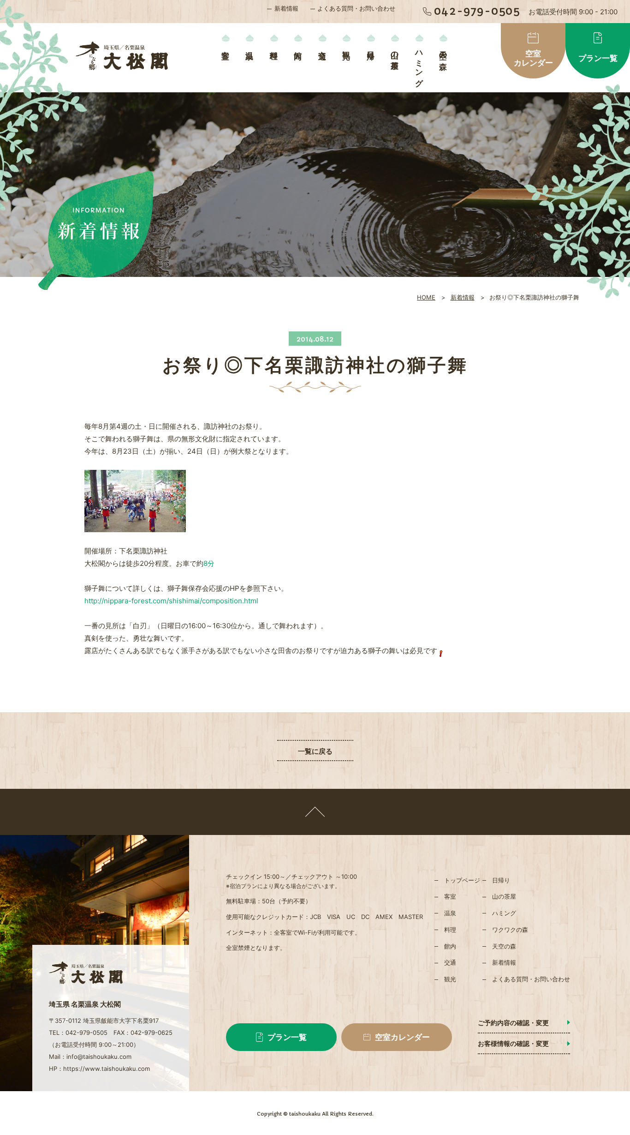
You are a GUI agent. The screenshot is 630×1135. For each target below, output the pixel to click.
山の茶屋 (395, 51)
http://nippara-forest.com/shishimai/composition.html (171, 600)
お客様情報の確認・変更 (513, 1043)
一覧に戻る (315, 751)
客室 (225, 46)
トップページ (462, 880)
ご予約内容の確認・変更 (513, 1023)
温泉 (249, 46)
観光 (346, 46)
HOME (426, 297)
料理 (273, 46)
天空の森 (443, 51)
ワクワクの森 (510, 929)
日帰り (370, 50)
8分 (208, 563)
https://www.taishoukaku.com (106, 1068)
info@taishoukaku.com (98, 1056)
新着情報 (286, 9)
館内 (298, 46)
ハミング (419, 64)
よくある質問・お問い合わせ (356, 9)
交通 (322, 46)
